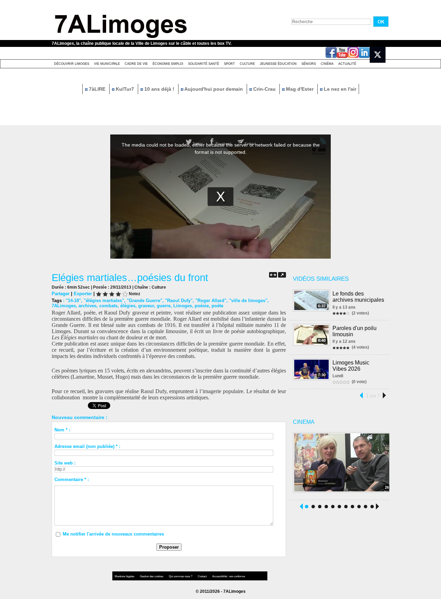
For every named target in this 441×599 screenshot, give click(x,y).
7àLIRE (97, 89)
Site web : (64, 463)
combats (108, 305)
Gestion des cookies (152, 576)
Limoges (182, 305)
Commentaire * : (71, 479)
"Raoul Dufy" (179, 300)
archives (87, 305)
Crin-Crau (264, 89)
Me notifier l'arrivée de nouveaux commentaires (113, 534)
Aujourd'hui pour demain (213, 89)
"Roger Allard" (210, 300)
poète (217, 305)
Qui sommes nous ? (181, 576)
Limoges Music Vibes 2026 (350, 366)
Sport (229, 64)
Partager (61, 293)
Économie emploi (168, 64)
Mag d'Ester (300, 89)
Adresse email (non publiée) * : (87, 446)
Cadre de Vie (136, 64)
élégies (127, 305)
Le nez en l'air (339, 89)
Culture (247, 64)
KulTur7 (124, 89)
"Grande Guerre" (144, 300)
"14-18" (73, 300)
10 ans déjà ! (159, 89)
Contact (202, 576)
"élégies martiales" (104, 300)
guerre (164, 305)
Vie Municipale (107, 64)
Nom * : (62, 429)
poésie (202, 305)
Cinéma (327, 64)
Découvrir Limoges (71, 64)
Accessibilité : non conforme (228, 576)
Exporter (83, 293)
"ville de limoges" (248, 300)
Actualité (347, 64)
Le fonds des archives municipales (358, 297)
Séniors (308, 64)
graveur (146, 305)
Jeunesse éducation (278, 64)
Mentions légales (125, 576)
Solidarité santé (203, 64)
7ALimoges (64, 305)
